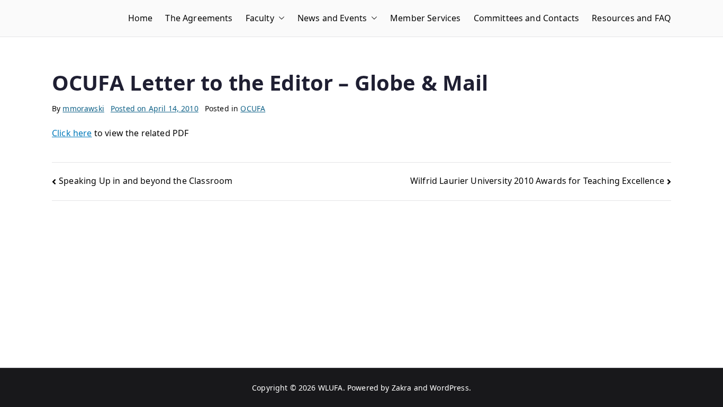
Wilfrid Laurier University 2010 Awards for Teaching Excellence (537, 181)
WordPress (449, 388)
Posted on (154, 108)
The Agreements (198, 18)
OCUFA (252, 108)
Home (140, 18)
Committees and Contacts (527, 18)
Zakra (402, 388)
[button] (279, 18)
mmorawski (83, 108)
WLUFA (330, 388)
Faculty (260, 18)
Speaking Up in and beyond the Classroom (145, 181)
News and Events (332, 18)
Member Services (425, 18)
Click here (72, 133)
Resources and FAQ (631, 18)
